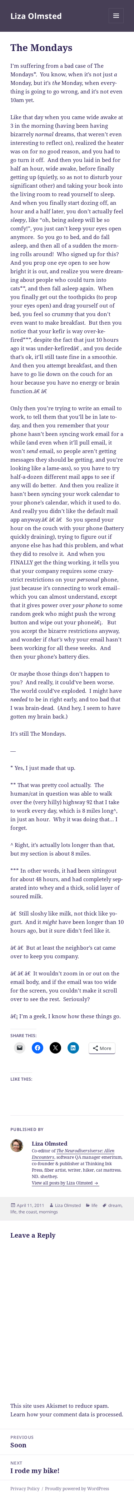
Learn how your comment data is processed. (66, 1414)
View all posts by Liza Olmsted (63, 1183)
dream (114, 1205)
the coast (28, 1212)
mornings (48, 1212)
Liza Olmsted (36, 15)
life (94, 1205)
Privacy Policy (25, 1489)
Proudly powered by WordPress (77, 1489)
